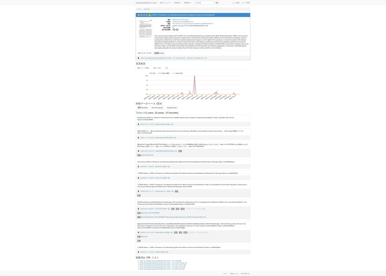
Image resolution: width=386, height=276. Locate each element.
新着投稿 (187, 3)
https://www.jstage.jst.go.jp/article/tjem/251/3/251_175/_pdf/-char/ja (161, 269)
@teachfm (202, 217)
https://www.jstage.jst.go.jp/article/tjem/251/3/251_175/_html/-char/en (162, 265)
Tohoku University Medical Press (182, 22)
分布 (166, 68)
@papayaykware (161, 124)
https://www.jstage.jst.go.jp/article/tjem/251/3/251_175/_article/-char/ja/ (163, 58)
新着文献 (177, 3)
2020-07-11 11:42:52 (147, 252)
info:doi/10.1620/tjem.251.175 (196, 58)
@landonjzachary (181, 217)
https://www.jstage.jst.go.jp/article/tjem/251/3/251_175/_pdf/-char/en (161, 267)
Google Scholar (172, 108)
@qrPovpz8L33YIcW (162, 138)
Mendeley (143, 108)
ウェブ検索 (235, 3)
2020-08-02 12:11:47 (147, 191)
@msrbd (143, 217)
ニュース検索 (245, 3)
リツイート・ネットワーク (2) (195, 209)
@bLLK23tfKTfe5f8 (147, 155)
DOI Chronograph (157, 108)
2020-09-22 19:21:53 (147, 151)
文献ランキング (165, 3)
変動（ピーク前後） (143, 68)
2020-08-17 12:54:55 (147, 166)
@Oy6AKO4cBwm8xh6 (163, 151)
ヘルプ (225, 273)
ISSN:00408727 (208, 24)
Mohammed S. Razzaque (180, 20)
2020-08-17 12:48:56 (147, 178)
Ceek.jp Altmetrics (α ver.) (146, 2)
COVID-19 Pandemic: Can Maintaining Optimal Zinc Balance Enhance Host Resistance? (183, 15)
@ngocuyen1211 (161, 191)
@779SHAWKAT (154, 213)
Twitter (159, 53)
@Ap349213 (145, 213)
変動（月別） (157, 68)
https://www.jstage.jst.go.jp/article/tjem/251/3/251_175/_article (159, 261)
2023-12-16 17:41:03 (147, 124)
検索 (217, 3)
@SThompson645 (193, 217)
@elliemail (144, 236)
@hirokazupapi (171, 217)
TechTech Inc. (245, 273)
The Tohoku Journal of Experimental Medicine (187, 24)
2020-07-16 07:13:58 (147, 232)
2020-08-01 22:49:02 (147, 209)
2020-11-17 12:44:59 (147, 138)
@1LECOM (159, 209)
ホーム (139, 9)
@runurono (159, 166)
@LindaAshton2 (161, 232)
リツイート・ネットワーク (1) (198, 232)
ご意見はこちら (234, 273)
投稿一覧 (170, 124)
